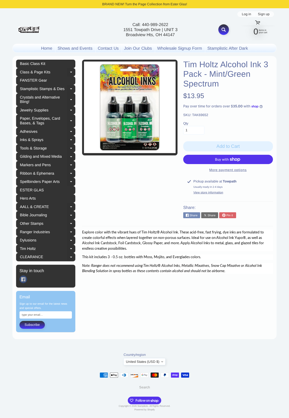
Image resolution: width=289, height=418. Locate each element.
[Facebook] (23, 279)
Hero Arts (28, 198)
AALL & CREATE (47, 207)
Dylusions (47, 241)
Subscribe (32, 324)
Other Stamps (47, 224)
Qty (185, 123)
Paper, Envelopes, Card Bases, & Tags (47, 120)
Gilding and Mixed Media (47, 157)
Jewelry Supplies (47, 111)
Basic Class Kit (32, 64)
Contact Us (108, 48)
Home (46, 48)
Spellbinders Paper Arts (47, 182)
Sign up (264, 14)
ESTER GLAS (32, 190)
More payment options (228, 170)
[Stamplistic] (29, 30)
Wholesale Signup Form (179, 48)
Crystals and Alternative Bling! (47, 99)
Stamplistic (142, 406)
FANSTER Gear (33, 80)
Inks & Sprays (47, 140)
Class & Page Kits (47, 72)
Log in (246, 14)
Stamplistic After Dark (227, 48)
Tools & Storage (47, 149)
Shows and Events (75, 48)
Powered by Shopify (144, 409)
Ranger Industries (47, 232)
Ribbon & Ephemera (47, 174)
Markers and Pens (47, 165)
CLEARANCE (47, 257)
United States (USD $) (142, 361)
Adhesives (47, 132)
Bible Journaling (47, 215)
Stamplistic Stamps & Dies (47, 89)
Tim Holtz (47, 249)
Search (144, 387)
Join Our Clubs (138, 48)
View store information (208, 192)
